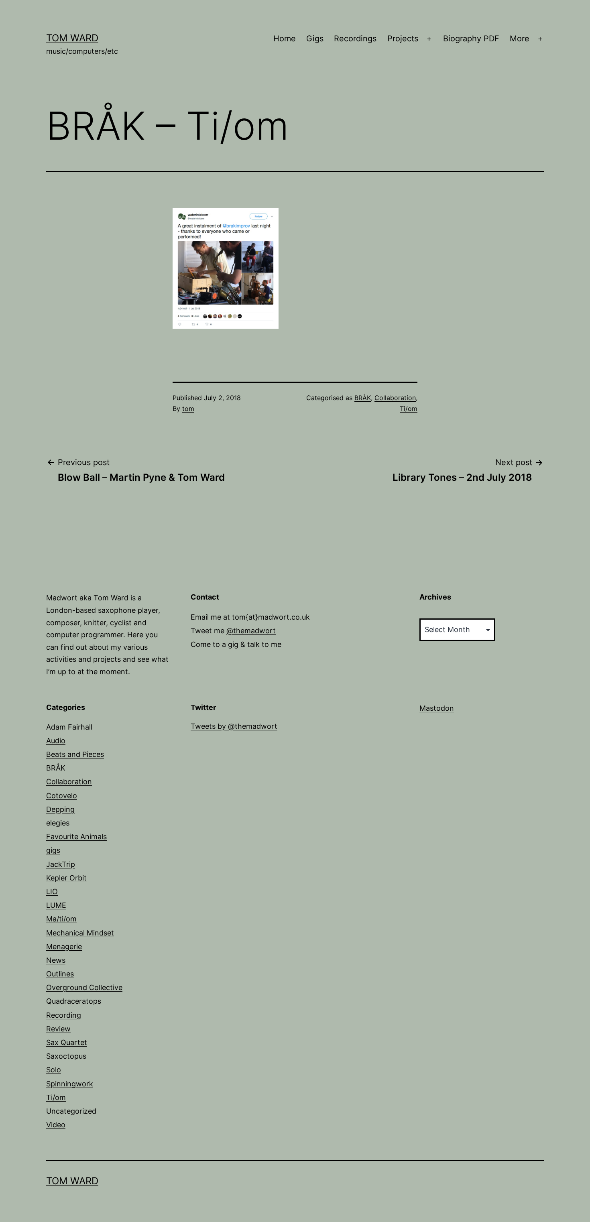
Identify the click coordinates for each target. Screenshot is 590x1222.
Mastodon (436, 708)
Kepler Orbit (66, 878)
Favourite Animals (76, 836)
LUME (56, 905)
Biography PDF (471, 38)
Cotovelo (61, 795)
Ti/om (408, 409)
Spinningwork (69, 1084)
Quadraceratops (73, 1001)
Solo (53, 1069)
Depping (60, 809)
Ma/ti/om (61, 919)
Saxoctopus (66, 1056)
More (519, 38)
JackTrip (60, 864)
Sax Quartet (66, 1042)
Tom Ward (72, 38)
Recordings (355, 38)
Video (55, 1124)
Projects (402, 38)
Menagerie (64, 946)
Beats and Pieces (75, 754)
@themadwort (251, 630)
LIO (52, 891)
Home (284, 38)
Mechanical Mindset (80, 933)
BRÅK (362, 398)
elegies (57, 823)
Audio (55, 740)
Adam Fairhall (69, 727)
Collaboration (395, 398)
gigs (53, 850)
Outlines (60, 974)
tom (188, 409)
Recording (63, 1015)
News (55, 960)
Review (58, 1029)
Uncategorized (71, 1111)
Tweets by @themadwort (234, 726)
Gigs (314, 38)
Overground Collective (84, 987)
